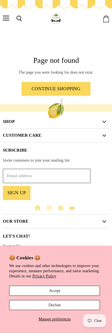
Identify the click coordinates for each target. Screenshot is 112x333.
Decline (55, 305)
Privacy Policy (44, 276)
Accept (54, 290)
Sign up (16, 192)
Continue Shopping (56, 88)
